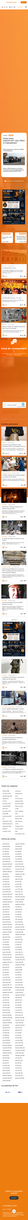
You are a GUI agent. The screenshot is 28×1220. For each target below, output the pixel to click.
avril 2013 (17, 1007)
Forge (4, 828)
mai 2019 (5, 1063)
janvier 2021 (5, 1012)
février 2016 (18, 922)
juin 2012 (17, 1032)
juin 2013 (17, 1002)
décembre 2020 (6, 1015)
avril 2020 (5, 1035)
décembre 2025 (6, 864)
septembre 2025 (6, 871)
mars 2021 (5, 1007)
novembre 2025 (6, 866)
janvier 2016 (18, 924)
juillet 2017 (17, 879)
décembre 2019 (6, 1045)
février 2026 (5, 859)
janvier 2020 (5, 1042)
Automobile (5, 806)
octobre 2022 (5, 959)
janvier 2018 (18, 864)
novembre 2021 (6, 987)
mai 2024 (5, 912)
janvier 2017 (18, 894)
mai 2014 (17, 974)
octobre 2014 (18, 962)
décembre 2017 (18, 866)
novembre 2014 (18, 959)
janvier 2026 (5, 861)
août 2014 (17, 967)
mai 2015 (17, 944)
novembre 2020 (6, 1017)
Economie (5, 811)
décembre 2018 (6, 1075)
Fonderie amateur (6, 823)
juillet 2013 (17, 1000)
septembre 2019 (6, 1053)
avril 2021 (5, 1005)
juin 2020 (5, 1030)
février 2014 (18, 982)
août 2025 (5, 874)
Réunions (11, 135)
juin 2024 (5, 909)
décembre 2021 (6, 985)
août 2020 (5, 1025)
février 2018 (18, 861)
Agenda (4, 798)
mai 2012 (17, 1035)
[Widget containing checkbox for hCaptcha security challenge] (14, 405)
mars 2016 (17, 919)
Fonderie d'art (6, 826)
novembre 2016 (18, 899)
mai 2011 (17, 1065)
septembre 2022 (6, 962)
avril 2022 (5, 974)
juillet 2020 (5, 1027)
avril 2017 (17, 886)
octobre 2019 (5, 1050)
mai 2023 (5, 942)
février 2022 (5, 979)
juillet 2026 (5, 846)
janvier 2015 (18, 954)
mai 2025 (5, 881)
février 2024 (5, 919)
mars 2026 (5, 856)
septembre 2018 (18, 844)
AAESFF (5, 791)
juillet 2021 (5, 997)
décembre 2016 (18, 896)
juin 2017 (17, 881)
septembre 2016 (18, 904)
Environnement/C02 (7, 816)
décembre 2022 (6, 954)
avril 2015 (17, 947)
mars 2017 (17, 889)
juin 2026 (5, 849)
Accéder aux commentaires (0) (15, 181)
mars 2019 (5, 1068)
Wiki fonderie (18, 833)
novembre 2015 (18, 929)
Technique (17, 826)
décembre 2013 (18, 987)
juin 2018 (17, 851)
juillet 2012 (17, 1030)
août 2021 (5, 995)
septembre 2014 (18, 964)
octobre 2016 (18, 901)
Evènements (5, 821)
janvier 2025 (5, 891)
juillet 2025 (5, 876)
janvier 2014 (18, 985)
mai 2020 (5, 1032)
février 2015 (18, 952)
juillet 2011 (17, 1060)
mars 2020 (5, 1037)
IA (15, 796)
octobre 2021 (5, 990)
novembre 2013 (18, 990)
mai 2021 (5, 1002)
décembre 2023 (6, 924)
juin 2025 (5, 879)
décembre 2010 (18, 1078)
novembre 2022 (6, 957)
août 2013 (17, 997)
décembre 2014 (18, 957)
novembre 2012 (18, 1020)
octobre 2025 (5, 869)
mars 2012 (17, 1040)
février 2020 (5, 1040)
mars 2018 (17, 859)
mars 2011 (17, 1070)
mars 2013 (17, 1010)
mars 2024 (5, 917)
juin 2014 (17, 972)
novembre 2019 (6, 1047)
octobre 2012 (18, 1022)
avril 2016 (17, 917)
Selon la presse (18, 821)
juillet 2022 (5, 967)
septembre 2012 (18, 1025)
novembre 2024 (6, 896)
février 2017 (18, 891)
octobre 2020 (5, 1020)
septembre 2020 (6, 1022)
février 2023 (5, 949)
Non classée (18, 803)
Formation (5, 831)
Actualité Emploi (6, 796)
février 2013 (18, 1012)
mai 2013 (17, 1005)
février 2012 (18, 1042)
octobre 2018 (5, 1080)
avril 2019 (5, 1065)
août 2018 (17, 846)
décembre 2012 (18, 1017)
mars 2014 (17, 979)
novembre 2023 (6, 927)
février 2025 (5, 889)
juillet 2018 (17, 849)
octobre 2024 (5, 899)
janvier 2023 (5, 952)
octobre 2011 (18, 1053)
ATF (3, 801)
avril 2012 (17, 1037)
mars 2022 (5, 977)
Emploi (4, 813)
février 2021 (5, 1010)
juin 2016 (17, 912)
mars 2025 (5, 886)
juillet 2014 (17, 969)
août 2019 (5, 1055)
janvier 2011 (18, 1075)
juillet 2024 (5, 906)
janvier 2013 (18, 1015)
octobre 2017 (18, 871)
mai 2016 (17, 914)
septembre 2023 (6, 932)
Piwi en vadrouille (19, 811)
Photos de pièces (19, 806)
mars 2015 (17, 949)
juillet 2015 (17, 939)
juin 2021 (5, 1000)
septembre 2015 (18, 934)
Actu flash (5, 793)
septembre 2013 (18, 995)
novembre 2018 (6, 1078)
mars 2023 (5, 947)
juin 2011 (17, 1063)
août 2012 (17, 1027)
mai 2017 (17, 884)
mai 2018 (17, 854)
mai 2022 (5, 972)
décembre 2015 (18, 927)
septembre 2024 (6, 901)
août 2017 (17, 876)
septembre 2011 (18, 1055)
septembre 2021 (6, 992)
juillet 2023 (5, 937)
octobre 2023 (5, 929)
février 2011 (17, 1073)
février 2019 (5, 1070)
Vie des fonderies (19, 828)
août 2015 (17, 937)
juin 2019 (5, 1060)
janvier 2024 (5, 922)
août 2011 (17, 1058)
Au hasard (5, 803)
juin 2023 (5, 939)
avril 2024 (5, 914)
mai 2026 (5, 851)
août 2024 (5, 904)
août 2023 (5, 934)
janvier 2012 (18, 1045)
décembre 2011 (18, 1047)
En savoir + (14, 1198)
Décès (4, 808)
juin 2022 (5, 969)
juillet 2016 (17, 909)
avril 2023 (5, 944)
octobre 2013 (18, 992)
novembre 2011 (18, 1050)
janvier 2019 (5, 1073)
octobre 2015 (18, 932)
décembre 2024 (6, 894)
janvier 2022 (5, 982)
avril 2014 (17, 977)
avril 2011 (17, 1068)
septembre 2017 (18, 874)
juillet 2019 (5, 1058)
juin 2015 (17, 942)
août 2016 (17, 906)
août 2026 (5, 844)
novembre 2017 (18, 869)
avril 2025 (5, 884)
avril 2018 (17, 856)
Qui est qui (17, 816)
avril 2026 (5, 854)
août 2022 (5, 964)
